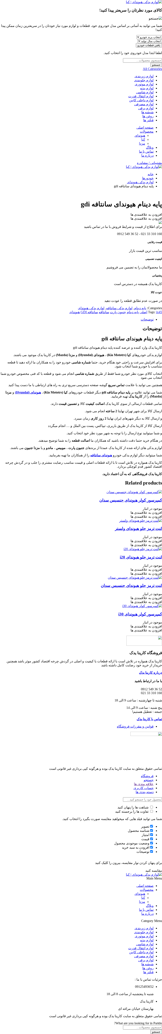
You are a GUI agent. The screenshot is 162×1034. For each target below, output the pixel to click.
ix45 (159, 312)
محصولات (147, 131)
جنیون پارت (118, 312)
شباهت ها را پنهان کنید (133, 807)
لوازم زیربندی (144, 76)
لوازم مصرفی (144, 104)
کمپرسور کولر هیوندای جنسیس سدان (130, 500)
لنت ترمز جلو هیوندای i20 (141, 557)
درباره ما (147, 155)
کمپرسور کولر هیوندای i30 (140, 614)
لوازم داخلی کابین (141, 100)
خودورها (148, 178)
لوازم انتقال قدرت (141, 96)
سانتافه (104, 312)
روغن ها (148, 116)
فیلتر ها (148, 120)
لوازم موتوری (144, 84)
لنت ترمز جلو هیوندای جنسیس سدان (131, 585)
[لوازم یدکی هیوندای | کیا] (144, 2)
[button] (146, 214)
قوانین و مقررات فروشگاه (135, 726)
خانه (151, 174)
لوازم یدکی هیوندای (140, 182)
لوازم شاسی (145, 92)
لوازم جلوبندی (144, 80)
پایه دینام (140, 308)
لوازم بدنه (147, 88)
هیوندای (140, 135)
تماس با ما (146, 151)
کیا (143, 139)
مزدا (142, 143)
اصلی (143, 312)
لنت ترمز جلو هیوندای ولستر (138, 528)
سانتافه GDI (89, 312)
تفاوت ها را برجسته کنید (132, 811)
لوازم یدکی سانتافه (119, 308)
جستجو (156, 64)
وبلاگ (150, 147)
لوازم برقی (146, 108)
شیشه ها (147, 112)
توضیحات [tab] (147, 319)
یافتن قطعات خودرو (149, 45)
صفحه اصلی (145, 127)
